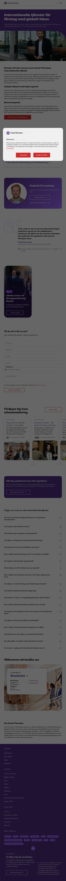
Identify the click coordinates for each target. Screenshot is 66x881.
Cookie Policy (10, 148)
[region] (33, 144)
